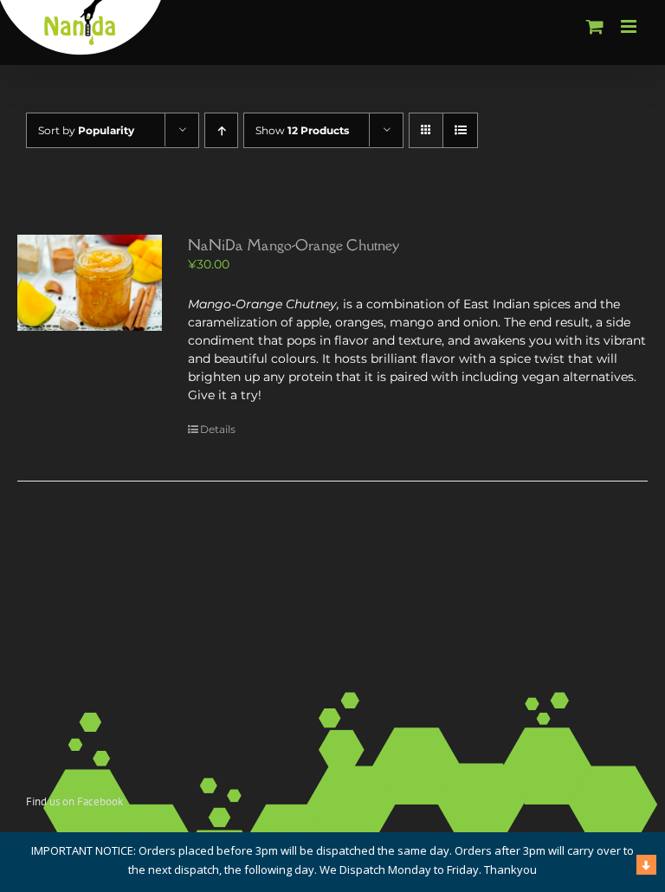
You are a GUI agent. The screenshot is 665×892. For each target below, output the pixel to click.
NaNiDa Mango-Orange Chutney (293, 245)
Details (218, 429)
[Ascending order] (221, 130)
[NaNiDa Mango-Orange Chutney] (89, 283)
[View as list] (460, 130)
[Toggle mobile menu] (630, 26)
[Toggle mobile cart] (595, 26)
